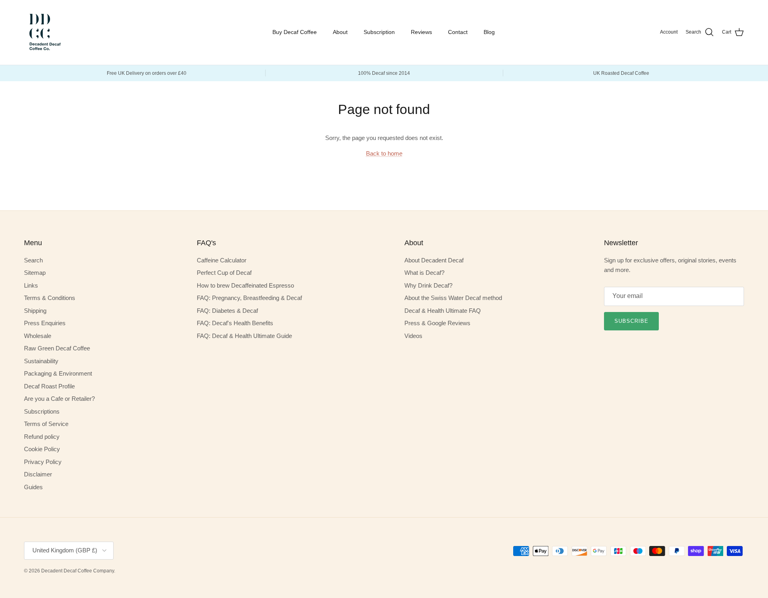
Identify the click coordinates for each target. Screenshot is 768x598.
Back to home (384, 153)
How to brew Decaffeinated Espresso (245, 285)
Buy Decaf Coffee (294, 32)
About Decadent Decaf (434, 260)
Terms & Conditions (49, 297)
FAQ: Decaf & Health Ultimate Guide (244, 335)
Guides (33, 487)
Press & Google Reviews (437, 323)
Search (33, 260)
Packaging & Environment (58, 373)
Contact (458, 32)
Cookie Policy (42, 449)
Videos (413, 335)
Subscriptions (42, 411)
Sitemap (35, 272)
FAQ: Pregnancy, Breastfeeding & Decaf (249, 297)
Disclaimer (38, 474)
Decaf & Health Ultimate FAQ (442, 310)
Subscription (379, 32)
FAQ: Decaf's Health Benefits (235, 323)
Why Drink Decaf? (428, 285)
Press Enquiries (45, 323)
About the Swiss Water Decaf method (453, 297)
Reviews (421, 32)
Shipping (35, 310)
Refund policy (42, 436)
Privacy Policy (43, 461)
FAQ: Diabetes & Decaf (227, 310)
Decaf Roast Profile (49, 386)
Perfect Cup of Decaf (224, 272)
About (340, 32)
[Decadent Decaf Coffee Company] (44, 32)
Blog (489, 32)
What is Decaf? (424, 272)
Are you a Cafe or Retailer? (59, 398)
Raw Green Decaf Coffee (57, 348)
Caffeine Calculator (221, 260)
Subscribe (631, 321)
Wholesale (37, 335)
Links (31, 285)
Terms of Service (46, 423)
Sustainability (41, 361)
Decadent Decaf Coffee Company (77, 571)
